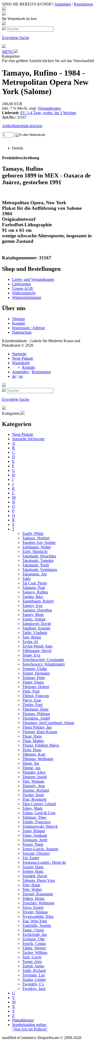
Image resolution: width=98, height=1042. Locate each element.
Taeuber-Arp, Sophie (39, 542)
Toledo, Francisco (36, 822)
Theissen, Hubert (35, 687)
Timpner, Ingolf (34, 777)
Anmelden (62, 4)
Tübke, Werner (34, 948)
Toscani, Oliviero (36, 853)
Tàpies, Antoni (33, 619)
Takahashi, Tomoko (38, 560)
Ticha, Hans (31, 750)
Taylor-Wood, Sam (37, 646)
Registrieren (83, 4)
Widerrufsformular (26, 297)
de (14, 376)
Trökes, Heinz (33, 898)
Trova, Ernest (32, 907)
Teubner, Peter (33, 678)
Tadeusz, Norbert (36, 538)
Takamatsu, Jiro (34, 574)
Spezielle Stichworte (28, 439)
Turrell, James (33, 966)
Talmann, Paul (33, 587)
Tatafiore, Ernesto (36, 628)
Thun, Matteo (33, 741)
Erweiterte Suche (15, 38)
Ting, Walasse (33, 781)
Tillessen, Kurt (33, 754)
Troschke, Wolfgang (38, 903)
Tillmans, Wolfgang (37, 759)
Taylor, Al (30, 642)
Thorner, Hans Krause (39, 732)
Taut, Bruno (31, 637)
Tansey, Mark (33, 614)
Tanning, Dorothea (37, 610)
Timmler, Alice (33, 772)
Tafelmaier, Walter (36, 547)
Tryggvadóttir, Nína (37, 916)
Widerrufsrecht (23, 293)
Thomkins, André (36, 718)
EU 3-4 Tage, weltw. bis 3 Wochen (48, 113)
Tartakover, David (36, 623)
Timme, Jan (31, 768)
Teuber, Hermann (36, 673)
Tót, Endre (30, 858)
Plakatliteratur (23, 1020)
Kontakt (18, 323)
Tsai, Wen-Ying (34, 921)
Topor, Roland (33, 831)
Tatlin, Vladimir (34, 633)
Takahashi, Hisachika (39, 556)
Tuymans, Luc (33, 975)
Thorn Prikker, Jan (37, 727)
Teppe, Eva (31, 655)
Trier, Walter (32, 889)
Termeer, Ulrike (34, 669)
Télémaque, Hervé (37, 651)
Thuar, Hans (32, 736)
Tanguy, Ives (32, 605)
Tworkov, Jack (33, 988)
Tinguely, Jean (33, 786)
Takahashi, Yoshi (35, 565)
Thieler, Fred (32, 705)
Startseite (19, 354)
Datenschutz (22, 332)
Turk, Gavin (31, 957)
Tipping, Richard (35, 790)
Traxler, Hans (32, 867)
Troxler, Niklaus (35, 912)
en (21, 376)
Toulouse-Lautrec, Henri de (44, 862)
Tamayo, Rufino (35, 592)
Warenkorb (21, 363)
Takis (26, 578)
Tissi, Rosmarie (34, 799)
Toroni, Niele (32, 844)
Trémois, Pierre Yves (38, 880)
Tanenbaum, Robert (38, 601)
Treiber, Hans (32, 871)
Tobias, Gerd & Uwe (39, 813)
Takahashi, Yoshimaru (39, 569)
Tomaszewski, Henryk (40, 826)
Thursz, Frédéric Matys (40, 745)
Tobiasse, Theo (34, 817)
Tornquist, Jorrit (34, 840)
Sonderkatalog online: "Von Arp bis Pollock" (30, 1026)
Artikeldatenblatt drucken (22, 126)
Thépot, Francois (35, 696)
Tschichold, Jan (34, 934)
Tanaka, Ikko (32, 596)
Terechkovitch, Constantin (43, 660)
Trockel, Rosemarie (37, 894)
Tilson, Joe (30, 763)
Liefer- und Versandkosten (33, 279)
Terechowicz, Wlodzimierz (43, 664)
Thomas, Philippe (36, 714)
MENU (8, 52)
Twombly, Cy (33, 984)
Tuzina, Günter (34, 979)
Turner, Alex (32, 961)
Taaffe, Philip (32, 533)
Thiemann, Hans (35, 709)
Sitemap (18, 319)
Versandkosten (49, 108)
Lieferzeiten (21, 284)
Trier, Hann (31, 885)
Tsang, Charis (33, 930)
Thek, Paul (30, 691)
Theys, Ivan (31, 700)
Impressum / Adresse (28, 328)
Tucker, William (34, 952)
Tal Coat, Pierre (34, 583)
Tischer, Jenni (33, 795)
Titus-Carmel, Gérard (39, 804)
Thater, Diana (33, 682)
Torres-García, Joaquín (40, 849)
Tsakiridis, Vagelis (36, 925)
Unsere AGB (22, 288)
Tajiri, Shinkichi (34, 551)
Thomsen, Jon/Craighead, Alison (48, 723)
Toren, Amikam (34, 835)
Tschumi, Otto (33, 939)
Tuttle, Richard (34, 970)
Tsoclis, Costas (34, 943)
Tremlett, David (34, 876)
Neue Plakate (22, 358)
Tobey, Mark (32, 808)
